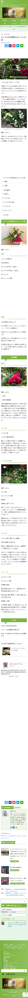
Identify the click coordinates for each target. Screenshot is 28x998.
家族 (5, 959)
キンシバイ (8, 210)
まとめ (6, 215)
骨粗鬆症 (6, 961)
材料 (6, 181)
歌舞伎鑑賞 (7, 957)
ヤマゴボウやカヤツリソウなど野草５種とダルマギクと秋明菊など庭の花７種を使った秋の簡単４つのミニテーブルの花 (18, 853)
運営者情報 (13, 948)
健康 (5, 23)
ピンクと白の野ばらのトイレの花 (14, 178)
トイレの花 (9, 835)
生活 (9, 833)
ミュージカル (18, 944)
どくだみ (7, 198)
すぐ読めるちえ (8, 964)
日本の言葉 (13, 23)
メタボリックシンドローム (11, 963)
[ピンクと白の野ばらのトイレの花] (17, 45)
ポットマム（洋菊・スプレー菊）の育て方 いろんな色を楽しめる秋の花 (17, 924)
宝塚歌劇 (14, 20)
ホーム (5, 951)
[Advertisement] (14, 53)
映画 (23, 944)
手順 (6, 186)
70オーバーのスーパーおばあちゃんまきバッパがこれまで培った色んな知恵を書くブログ (14, 991)
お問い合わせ (23, 23)
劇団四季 (5, 20)
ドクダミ (19, 835)
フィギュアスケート (9, 955)
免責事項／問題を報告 (10, 968)
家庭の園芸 (23, 20)
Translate (13, 912)
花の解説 (7, 190)
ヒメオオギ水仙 (9, 202)
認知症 (21, 946)
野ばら (7, 194)
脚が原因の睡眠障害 (15, 867)
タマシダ (7, 206)
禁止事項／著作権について (11, 966)
